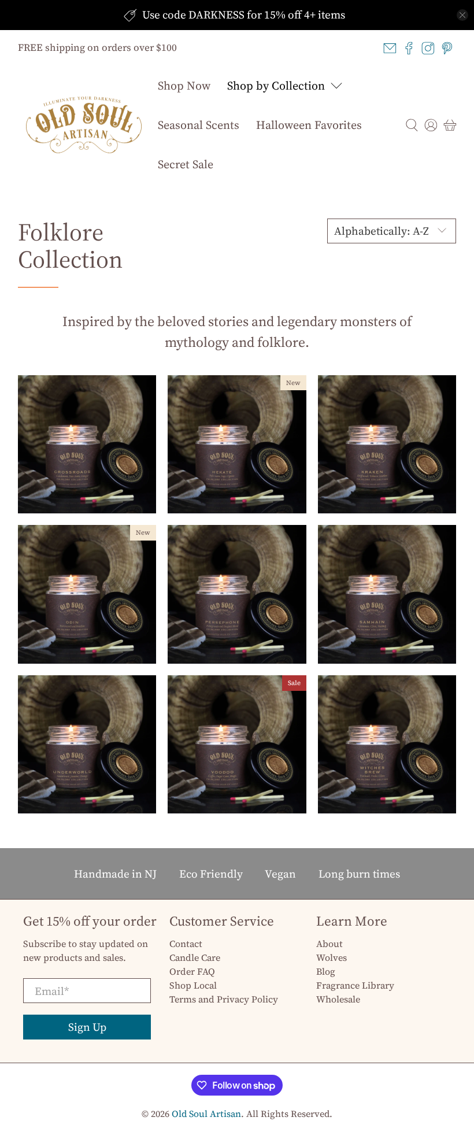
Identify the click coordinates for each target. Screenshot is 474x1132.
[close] (462, 15)
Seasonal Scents (198, 125)
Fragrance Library (355, 985)
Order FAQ (192, 971)
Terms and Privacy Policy (223, 999)
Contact (185, 943)
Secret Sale (185, 164)
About (329, 943)
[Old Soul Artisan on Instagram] (428, 48)
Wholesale (338, 999)
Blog (325, 971)
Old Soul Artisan (206, 1114)
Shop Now (184, 85)
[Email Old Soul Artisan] (390, 48)
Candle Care (194, 957)
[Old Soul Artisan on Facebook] (409, 48)
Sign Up (87, 1026)
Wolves (331, 957)
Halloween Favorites (309, 125)
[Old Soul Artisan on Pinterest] (447, 48)
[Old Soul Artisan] (84, 125)
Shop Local (193, 985)
